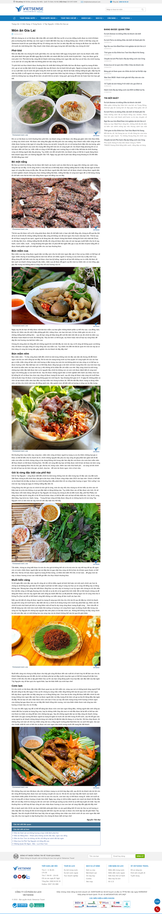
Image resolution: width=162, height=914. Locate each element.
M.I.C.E (111, 881)
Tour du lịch (69, 866)
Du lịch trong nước (71, 870)
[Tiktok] (24, 876)
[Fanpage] (15, 876)
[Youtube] (19, 876)
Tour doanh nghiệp (71, 876)
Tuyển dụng (135, 876)
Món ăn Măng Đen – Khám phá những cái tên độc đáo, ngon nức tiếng (40, 836)
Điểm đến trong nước (116, 870)
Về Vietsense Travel (140, 866)
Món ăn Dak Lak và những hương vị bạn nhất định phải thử (36, 833)
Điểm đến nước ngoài (116, 873)
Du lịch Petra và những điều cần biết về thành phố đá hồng (124, 40)
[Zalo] (28, 876)
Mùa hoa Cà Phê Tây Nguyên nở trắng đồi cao (31, 841)
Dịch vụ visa (90, 870)
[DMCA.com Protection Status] (126, 904)
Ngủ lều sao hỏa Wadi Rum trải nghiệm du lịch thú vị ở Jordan (125, 46)
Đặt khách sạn (91, 873)
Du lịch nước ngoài (71, 873)
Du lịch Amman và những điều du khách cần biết (122, 34)
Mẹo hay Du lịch (114, 878)
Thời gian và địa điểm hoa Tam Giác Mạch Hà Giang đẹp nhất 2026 (124, 53)
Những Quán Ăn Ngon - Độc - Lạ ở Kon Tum (31, 844)
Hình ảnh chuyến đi (138, 873)
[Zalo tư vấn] (157, 902)
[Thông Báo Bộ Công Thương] (20, 905)
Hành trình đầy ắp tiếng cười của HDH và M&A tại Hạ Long (124, 90)
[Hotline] (157, 909)
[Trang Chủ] (29, 8)
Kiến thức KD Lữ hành (116, 876)
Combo (89, 878)
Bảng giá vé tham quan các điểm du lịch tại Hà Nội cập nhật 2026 (125, 71)
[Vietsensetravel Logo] (22, 868)
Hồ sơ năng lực (136, 870)
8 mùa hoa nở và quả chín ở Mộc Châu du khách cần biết (124, 65)
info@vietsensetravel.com (92, 2)
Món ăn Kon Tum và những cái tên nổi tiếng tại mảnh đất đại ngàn (39, 838)
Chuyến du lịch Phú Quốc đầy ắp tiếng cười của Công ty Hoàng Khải (124, 59)
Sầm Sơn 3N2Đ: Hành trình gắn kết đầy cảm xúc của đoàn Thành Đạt (124, 77)
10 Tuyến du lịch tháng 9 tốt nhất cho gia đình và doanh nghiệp (123, 84)
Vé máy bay (90, 876)
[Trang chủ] (14, 18)
